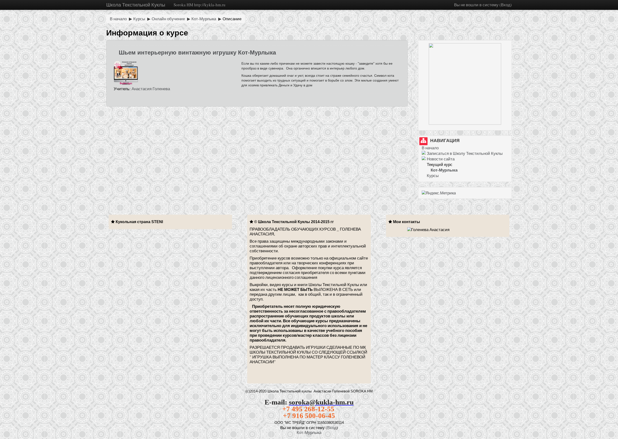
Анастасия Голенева (151, 88)
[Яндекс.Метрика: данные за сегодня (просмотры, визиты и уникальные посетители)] (439, 193)
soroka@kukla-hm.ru (321, 402)
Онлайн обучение (168, 18)
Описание (232, 18)
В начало (118, 18)
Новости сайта (441, 159)
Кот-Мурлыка (203, 18)
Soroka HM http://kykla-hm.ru (199, 4)
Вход (505, 4)
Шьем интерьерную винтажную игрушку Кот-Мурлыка (197, 52)
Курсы (139, 18)
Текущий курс (439, 164)
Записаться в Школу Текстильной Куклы (465, 153)
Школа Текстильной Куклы (135, 4)
